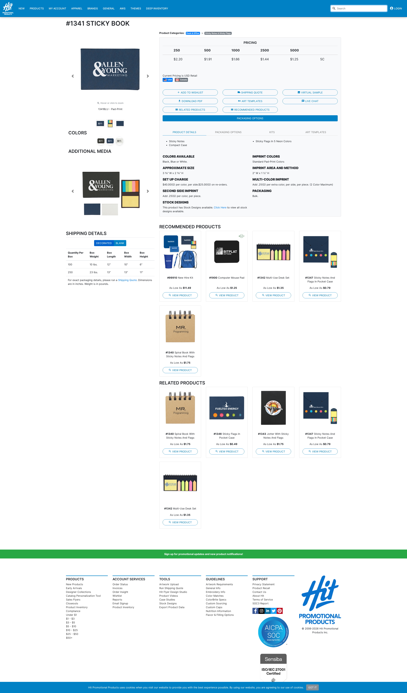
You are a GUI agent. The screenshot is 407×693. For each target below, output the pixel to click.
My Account (57, 8)
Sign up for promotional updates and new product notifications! (203, 554)
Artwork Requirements (219, 584)
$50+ (69, 637)
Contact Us (259, 591)
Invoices (117, 588)
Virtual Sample (310, 92)
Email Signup (120, 603)
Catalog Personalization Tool (83, 595)
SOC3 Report (260, 603)
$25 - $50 (72, 634)
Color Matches (215, 595)
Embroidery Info (215, 591)
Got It (312, 687)
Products (37, 8)
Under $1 (71, 614)
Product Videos (168, 595)
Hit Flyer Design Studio (173, 591)
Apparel (76, 8)
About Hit (258, 595)
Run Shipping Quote (171, 588)
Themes (136, 8)
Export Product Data (171, 607)
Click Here (220, 207)
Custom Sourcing (216, 603)
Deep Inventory (157, 8)
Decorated (104, 243)
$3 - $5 (70, 622)
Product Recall (261, 588)
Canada (183, 79)
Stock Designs (168, 603)
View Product (180, 295)
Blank (120, 243)
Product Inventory (77, 607)
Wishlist (117, 595)
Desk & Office (192, 33)
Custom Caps (214, 607)
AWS (122, 8)
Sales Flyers (73, 599)
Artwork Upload (169, 584)
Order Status (120, 584)
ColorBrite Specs (216, 599)
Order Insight (120, 591)
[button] (72, 76)
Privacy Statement (263, 584)
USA (169, 79)
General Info (213, 588)
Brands (92, 8)
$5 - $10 (71, 626)
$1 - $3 (70, 618)
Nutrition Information (218, 611)
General (109, 8)
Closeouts (72, 603)
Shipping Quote (127, 280)
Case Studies (167, 599)
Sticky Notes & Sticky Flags (218, 33)
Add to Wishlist (190, 92)
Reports (117, 599)
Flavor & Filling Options (220, 614)
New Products (74, 584)
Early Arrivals (74, 588)
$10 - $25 (72, 630)
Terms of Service (262, 599)
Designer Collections (78, 591)
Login (396, 8)
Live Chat (310, 101)
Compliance (73, 611)
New (22, 8)
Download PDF (190, 101)
